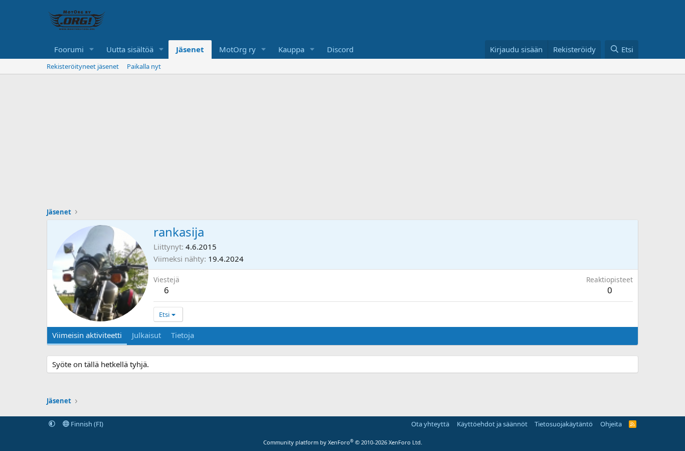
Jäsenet (190, 49)
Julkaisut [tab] (146, 335)
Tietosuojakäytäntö (564, 423)
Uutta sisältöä (129, 49)
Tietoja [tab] (182, 335)
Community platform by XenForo (342, 442)
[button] (92, 49)
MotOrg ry (237, 49)
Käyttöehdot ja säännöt (492, 423)
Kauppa (291, 49)
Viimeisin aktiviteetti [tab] (87, 335)
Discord (340, 49)
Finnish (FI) (86, 423)
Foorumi (69, 49)
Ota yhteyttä (430, 423)
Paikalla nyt (144, 66)
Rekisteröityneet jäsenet (83, 66)
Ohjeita (611, 423)
